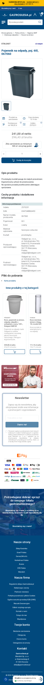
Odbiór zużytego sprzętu (21, 607)
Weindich (21, 572)
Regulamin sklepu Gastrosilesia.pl (21, 584)
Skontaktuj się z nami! (22, 526)
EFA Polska (21, 568)
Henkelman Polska (21, 560)
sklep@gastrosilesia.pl (22, 665)
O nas (20, 8)
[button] (3, 154)
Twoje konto (22, 624)
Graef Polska (21, 552)
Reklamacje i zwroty (21, 588)
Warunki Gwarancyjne (22, 603)
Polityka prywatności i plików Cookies (21, 596)
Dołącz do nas (21, 615)
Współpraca (21, 619)
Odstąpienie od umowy (21, 643)
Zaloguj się (21, 635)
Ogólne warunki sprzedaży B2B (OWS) (22, 600)
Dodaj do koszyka (23, 160)
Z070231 (33, 125)
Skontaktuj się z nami (8, 8)
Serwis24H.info (21, 556)
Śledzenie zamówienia (21, 631)
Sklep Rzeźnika (21, 548)
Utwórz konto (22, 639)
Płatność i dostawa (22, 592)
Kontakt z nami (21, 611)
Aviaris (21, 564)
